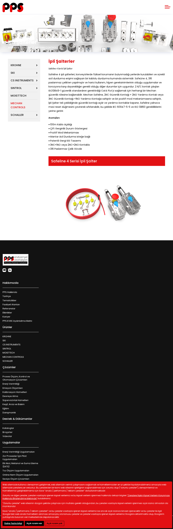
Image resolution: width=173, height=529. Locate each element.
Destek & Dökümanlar (17, 419)
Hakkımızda (10, 283)
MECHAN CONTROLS (18, 105)
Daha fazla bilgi (13, 523)
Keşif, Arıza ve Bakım (13, 404)
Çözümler (9, 367)
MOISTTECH (18, 96)
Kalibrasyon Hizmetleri (15, 392)
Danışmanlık (9, 412)
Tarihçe (7, 296)
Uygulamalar (11, 442)
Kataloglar (8, 428)
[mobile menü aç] (167, 6)
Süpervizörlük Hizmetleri (15, 400)
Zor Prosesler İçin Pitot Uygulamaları (15, 458)
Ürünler (7, 327)
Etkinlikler (7, 312)
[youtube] (4, 270)
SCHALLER (17, 115)
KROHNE (16, 65)
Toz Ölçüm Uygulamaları (16, 470)
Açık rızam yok (54, 523)
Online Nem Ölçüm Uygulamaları (20, 474)
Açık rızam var (34, 523)
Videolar (7, 436)
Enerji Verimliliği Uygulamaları (19, 451)
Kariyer (6, 316)
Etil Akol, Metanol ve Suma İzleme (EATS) (20, 465)
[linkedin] (10, 270)
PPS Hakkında (10, 292)
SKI (13, 73)
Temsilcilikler (9, 300)
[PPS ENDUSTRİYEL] (13, 7)
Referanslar (9, 308)
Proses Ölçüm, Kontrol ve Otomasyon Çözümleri (16, 378)
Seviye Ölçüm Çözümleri (16, 478)
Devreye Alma (10, 396)
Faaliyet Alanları (11, 304)
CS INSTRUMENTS (22, 80)
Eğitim (6, 408)
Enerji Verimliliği (11, 383)
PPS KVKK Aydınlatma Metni (17, 320)
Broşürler (8, 432)
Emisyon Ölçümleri (13, 388)
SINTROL (16, 88)
